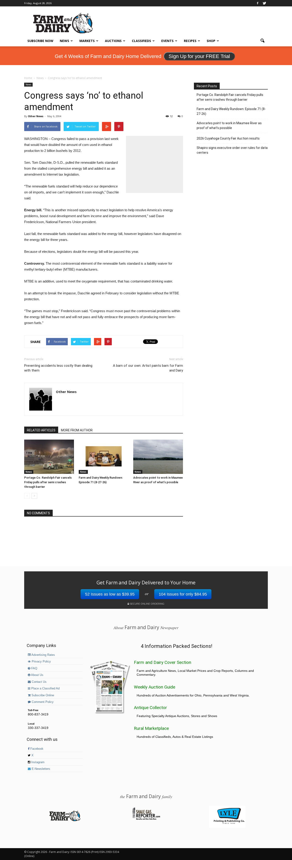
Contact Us (39, 681)
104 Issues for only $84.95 (183, 594)
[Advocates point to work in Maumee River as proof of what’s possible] (158, 457)
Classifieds (141, 41)
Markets (87, 41)
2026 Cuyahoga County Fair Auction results (228, 138)
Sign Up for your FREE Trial (199, 56)
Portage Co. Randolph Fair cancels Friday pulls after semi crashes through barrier (48, 482)
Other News (35, 116)
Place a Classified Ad (45, 688)
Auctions (113, 41)
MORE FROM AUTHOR (77, 430)
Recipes (190, 41)
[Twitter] (264, 3)
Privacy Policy (41, 661)
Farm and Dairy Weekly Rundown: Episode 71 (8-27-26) (231, 111)
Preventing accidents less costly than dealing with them (58, 368)
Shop (211, 41)
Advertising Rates (43, 655)
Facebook (36, 748)
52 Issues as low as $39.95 (110, 594)
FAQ (33, 668)
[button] (262, 40)
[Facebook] (257, 3)
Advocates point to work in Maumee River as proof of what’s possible (229, 125)
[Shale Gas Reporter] (146, 819)
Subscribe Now (40, 41)
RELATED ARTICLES (41, 430)
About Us (36, 675)
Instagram (37, 762)
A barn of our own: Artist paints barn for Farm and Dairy (148, 368)
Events (167, 41)
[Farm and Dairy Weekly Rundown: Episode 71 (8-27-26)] (103, 457)
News (64, 41)
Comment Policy (42, 702)
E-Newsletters (40, 768)
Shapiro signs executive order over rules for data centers (232, 150)
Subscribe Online (42, 695)
